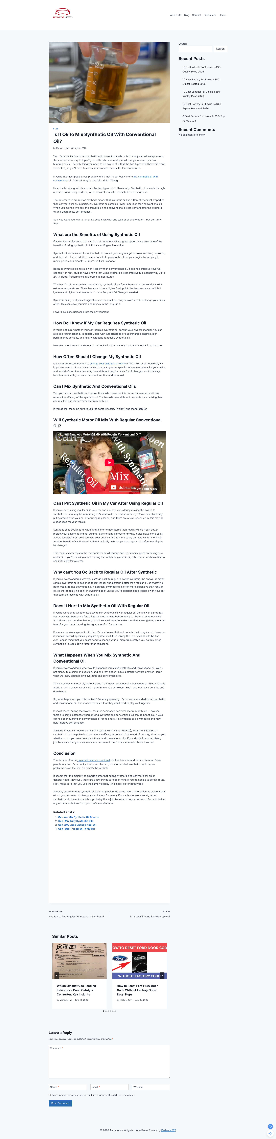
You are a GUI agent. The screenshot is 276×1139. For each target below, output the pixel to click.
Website (138, 1087)
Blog (186, 15)
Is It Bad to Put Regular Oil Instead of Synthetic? (76, 914)
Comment (56, 1048)
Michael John (62, 148)
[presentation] (79, 961)
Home (222, 15)
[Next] (162, 975)
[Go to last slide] (56, 975)
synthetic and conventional (94, 760)
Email (96, 1087)
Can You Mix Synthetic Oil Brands (78, 817)
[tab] (103, 1011)
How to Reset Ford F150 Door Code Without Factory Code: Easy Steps (137, 990)
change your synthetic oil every (108, 363)
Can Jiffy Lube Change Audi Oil (77, 824)
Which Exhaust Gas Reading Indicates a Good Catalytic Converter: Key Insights (76, 990)
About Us (175, 15)
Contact (196, 15)
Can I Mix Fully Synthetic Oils (75, 821)
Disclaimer (210, 15)
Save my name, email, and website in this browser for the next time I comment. (93, 1095)
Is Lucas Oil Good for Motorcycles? (150, 914)
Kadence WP (168, 1130)
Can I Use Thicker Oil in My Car (76, 828)
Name (54, 1087)
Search (183, 43)
